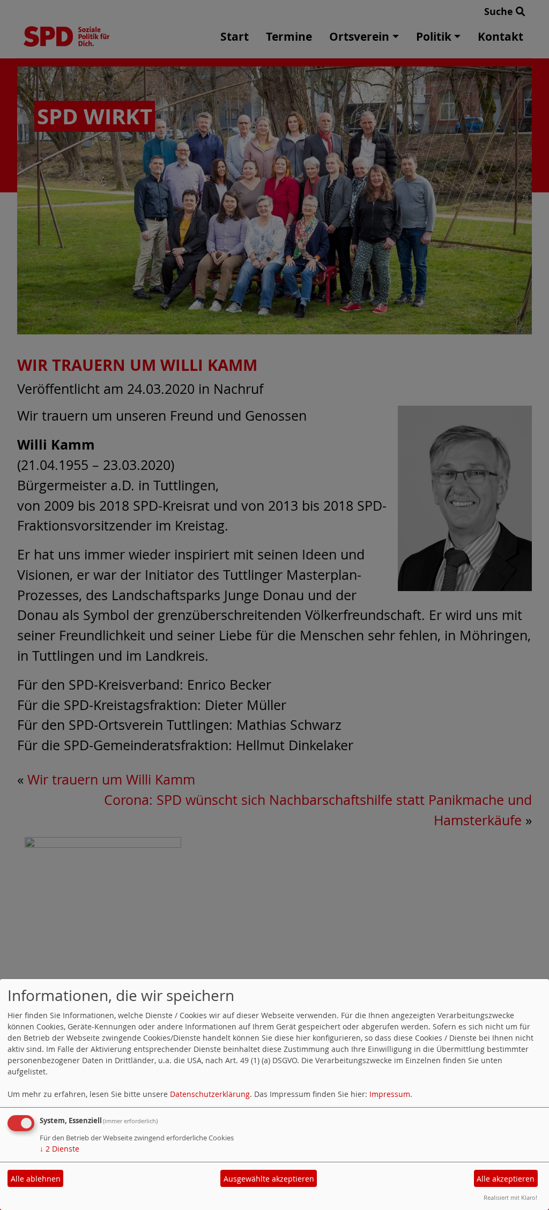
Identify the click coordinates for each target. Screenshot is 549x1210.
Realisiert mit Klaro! (510, 1197)
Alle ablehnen (36, 1179)
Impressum (389, 1094)
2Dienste (59, 1149)
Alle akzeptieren (506, 1179)
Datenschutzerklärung (210, 1094)
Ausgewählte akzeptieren (269, 1179)
